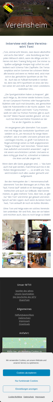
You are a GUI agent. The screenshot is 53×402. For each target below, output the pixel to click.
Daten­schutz (29, 397)
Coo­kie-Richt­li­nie (15, 397)
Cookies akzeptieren (26, 372)
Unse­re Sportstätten (24, 293)
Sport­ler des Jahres (24, 290)
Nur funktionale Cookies (26, 381)
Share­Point (24, 300)
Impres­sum (40, 397)
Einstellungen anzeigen (26, 389)
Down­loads (24, 324)
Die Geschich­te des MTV (24, 297)
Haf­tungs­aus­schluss (24, 314)
